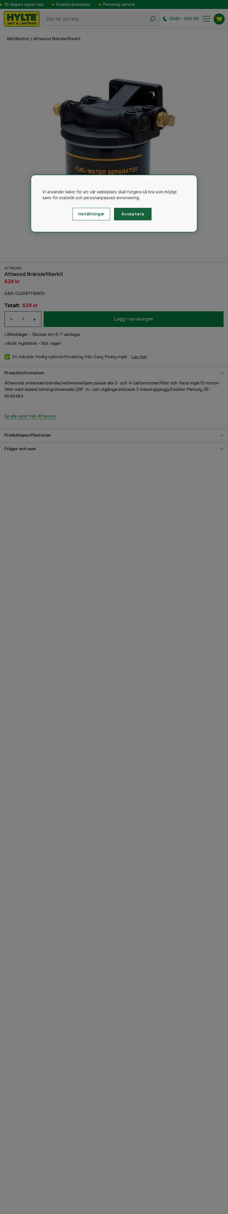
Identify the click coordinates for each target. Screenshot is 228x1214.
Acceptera (133, 213)
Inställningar (91, 213)
